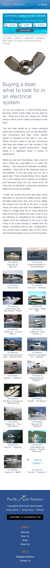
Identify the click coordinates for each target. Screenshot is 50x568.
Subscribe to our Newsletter (25, 517)
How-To (18, 38)
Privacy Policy (12, 510)
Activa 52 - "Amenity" (37, 286)
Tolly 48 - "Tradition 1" (37, 471)
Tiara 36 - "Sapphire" (12, 446)
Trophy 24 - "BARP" (12, 471)
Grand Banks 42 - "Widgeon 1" (37, 378)
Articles (29, 38)
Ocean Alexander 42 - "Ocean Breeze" (37, 264)
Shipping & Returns (25, 556)
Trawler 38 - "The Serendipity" (13, 424)
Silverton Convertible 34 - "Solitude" (37, 355)
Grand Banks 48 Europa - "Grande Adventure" (37, 448)
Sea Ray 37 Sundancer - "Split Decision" (13, 401)
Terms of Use (27, 510)
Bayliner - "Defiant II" (13, 377)
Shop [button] (25, 540)
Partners (40, 510)
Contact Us (25, 560)
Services (25, 532)
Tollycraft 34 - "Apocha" (13, 264)
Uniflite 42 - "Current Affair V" (13, 331)
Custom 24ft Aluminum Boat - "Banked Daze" (13, 355)
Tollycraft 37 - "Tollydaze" (37, 424)
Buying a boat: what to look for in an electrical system (24, 40)
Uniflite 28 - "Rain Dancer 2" (37, 331)
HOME (9, 38)
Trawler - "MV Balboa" (37, 400)
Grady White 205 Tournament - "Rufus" (12, 308)
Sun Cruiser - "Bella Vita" (37, 308)
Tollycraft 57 (12, 286)
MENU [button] (43, 4)
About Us (25, 544)
